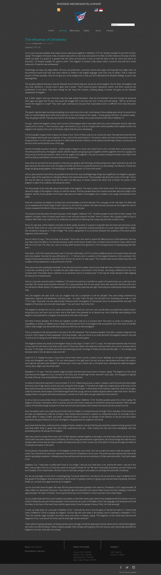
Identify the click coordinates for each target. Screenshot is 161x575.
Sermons (63, 30)
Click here (41, 551)
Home (51, 30)
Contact (110, 30)
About (98, 30)
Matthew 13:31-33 (32, 47)
